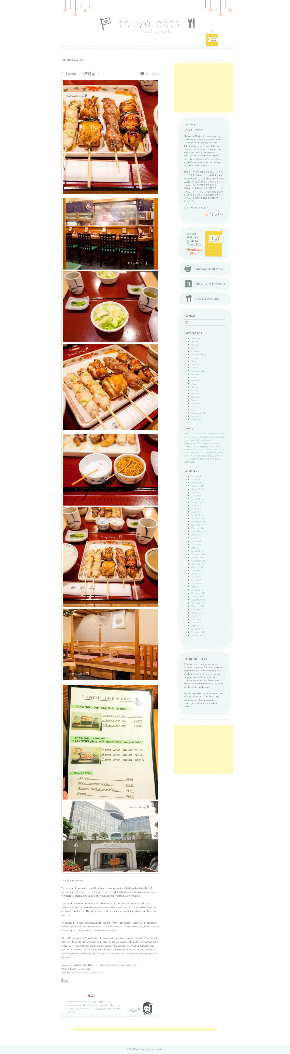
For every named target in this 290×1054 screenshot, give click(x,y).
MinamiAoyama (190, 443)
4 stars (200, 433)
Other (194, 377)
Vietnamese (196, 419)
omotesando (214, 443)
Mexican (195, 373)
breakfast (208, 433)
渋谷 (212, 458)
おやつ (202, 449)
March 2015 (197, 515)
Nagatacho (115, 1005)
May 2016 (196, 495)
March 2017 (197, 479)
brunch (215, 433)
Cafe (193, 347)
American (195, 338)
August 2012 (197, 612)
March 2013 (197, 589)
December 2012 (198, 599)
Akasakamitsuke (74, 1005)
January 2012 (197, 635)
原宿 (214, 455)
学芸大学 (193, 458)
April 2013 (196, 586)
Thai (193, 409)
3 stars (186, 433)
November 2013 (199, 563)
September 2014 (199, 531)
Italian (194, 360)
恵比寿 (201, 458)
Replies (71, 1011)
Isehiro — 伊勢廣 (80, 73)
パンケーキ (219, 452)
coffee (221, 433)
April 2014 (196, 547)
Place (193, 383)
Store (193, 400)
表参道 (187, 462)
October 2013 (197, 567)
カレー (209, 449)
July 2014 (196, 537)
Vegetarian (196, 416)
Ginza (186, 440)
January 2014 (197, 557)
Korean (194, 367)
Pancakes (195, 446)
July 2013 (196, 576)
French (194, 357)
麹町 (119, 1008)
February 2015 (198, 518)
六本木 (208, 455)
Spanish (195, 396)
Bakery (194, 341)
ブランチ (188, 455)
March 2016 (197, 498)
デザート (195, 452)
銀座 (193, 462)
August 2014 (197, 534)
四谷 (96, 1008)
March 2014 (197, 550)
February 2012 (198, 632)
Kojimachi (104, 1005)
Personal (195, 380)
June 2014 (196, 541)
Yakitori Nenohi (86, 891)
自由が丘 (219, 458)
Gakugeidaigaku (218, 436)
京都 (195, 455)
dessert (203, 436)
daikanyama (194, 436)
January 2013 (197, 596)
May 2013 (196, 583)
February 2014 (198, 554)
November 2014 (199, 524)
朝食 (207, 458)
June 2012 (196, 619)
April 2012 (196, 625)
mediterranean (197, 370)
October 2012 (197, 606)
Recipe (194, 390)
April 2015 (196, 511)
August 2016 (197, 489)
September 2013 (199, 570)
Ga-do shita (104, 891)
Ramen (194, 387)
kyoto (209, 440)
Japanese (80, 1001)
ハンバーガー (206, 452)
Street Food (196, 403)
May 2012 (196, 622)
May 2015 (196, 508)
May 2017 (196, 476)
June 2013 (196, 580)
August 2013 (197, 573)
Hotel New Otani (90, 1005)
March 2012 (197, 628)
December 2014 (198, 521)
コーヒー (217, 449)
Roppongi (204, 446)
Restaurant (90, 1001)
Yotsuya (79, 1008)
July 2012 (196, 615)
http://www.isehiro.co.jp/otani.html (87, 972)
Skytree (219, 446)
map (134, 964)
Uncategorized (198, 413)
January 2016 (197, 502)
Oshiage (187, 446)
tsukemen (194, 449)
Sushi (194, 406)
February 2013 (198, 593)
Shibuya (211, 446)
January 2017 (197, 482)
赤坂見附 (111, 1008)
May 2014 (196, 544)
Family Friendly (198, 354)
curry (186, 436)
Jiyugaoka (202, 440)
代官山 (201, 455)
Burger (194, 344)
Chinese (195, 351)
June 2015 (196, 505)
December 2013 (198, 560)
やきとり (88, 1008)
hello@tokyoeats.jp (203, 673)
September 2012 (199, 609)
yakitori (70, 1008)
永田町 (102, 1008)
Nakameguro (203, 443)
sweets (187, 449)
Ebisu (208, 436)
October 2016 (197, 485)
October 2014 (197, 528)
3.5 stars (107, 1001)
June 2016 (196, 492)
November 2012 (199, 602)
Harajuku (193, 440)
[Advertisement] (203, 87)
